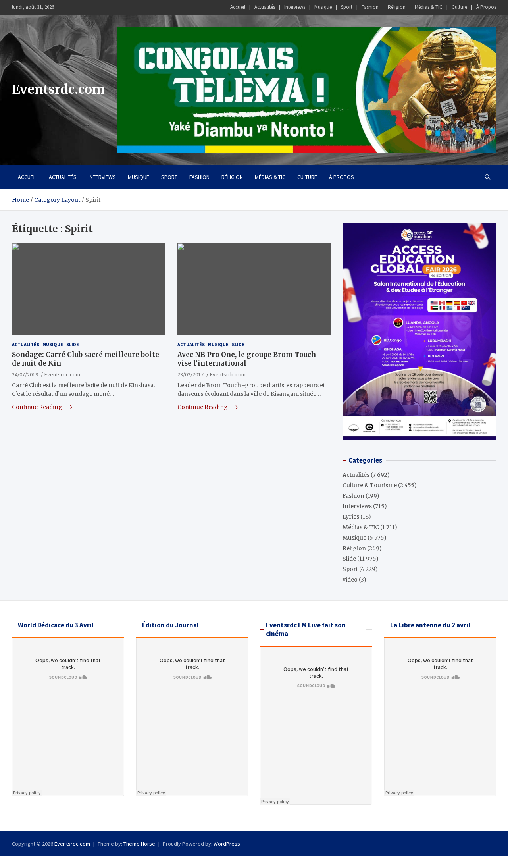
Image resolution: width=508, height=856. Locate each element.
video (350, 579)
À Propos (486, 7)
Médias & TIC (429, 7)
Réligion (397, 7)
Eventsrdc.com (58, 89)
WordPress (227, 843)
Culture (459, 7)
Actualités (264, 7)
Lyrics (351, 516)
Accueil (237, 7)
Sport (346, 7)
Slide (72, 344)
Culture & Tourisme (370, 485)
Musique (323, 7)
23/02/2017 (190, 374)
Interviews (294, 7)
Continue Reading (38, 406)
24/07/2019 (25, 374)
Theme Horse (139, 843)
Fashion (370, 7)
